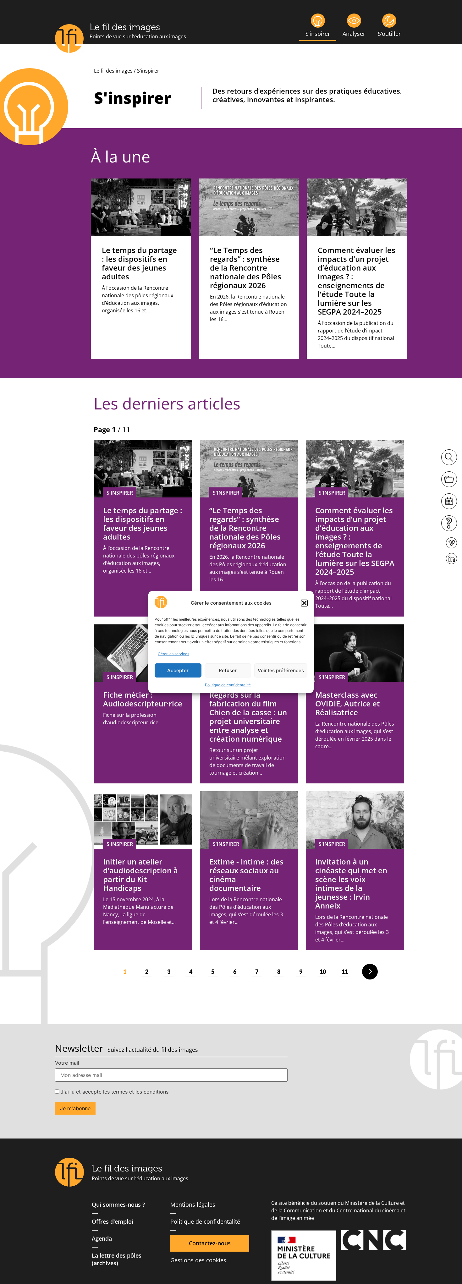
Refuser (228, 670)
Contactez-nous (210, 1243)
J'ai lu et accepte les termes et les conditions (113, 1091)
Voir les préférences (281, 670)
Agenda (102, 1238)
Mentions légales (192, 1204)
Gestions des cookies (198, 1260)
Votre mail (67, 1062)
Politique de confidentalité (228, 685)
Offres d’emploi (112, 1221)
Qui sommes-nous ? (118, 1204)
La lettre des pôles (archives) (116, 1259)
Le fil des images (125, 27)
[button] (304, 603)
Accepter (178, 670)
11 (345, 971)
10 (323, 971)
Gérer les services (173, 653)
